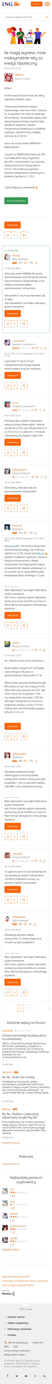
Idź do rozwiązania (16, 200)
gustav (15, 642)
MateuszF (17, 525)
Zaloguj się (36, 4)
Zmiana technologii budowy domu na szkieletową (24, 1037)
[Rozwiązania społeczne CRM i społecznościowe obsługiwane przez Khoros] (8, 1293)
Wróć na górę (26, 1309)
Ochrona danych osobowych (17, 1350)
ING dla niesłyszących (18, 1342)
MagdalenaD (18, 916)
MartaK (16, 255)
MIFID (6, 1346)
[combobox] (26, 17)
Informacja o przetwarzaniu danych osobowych (25, 1280)
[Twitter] (16, 1376)
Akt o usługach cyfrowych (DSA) (18, 1285)
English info (38, 1342)
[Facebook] (7, 1376)
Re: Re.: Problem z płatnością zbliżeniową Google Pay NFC (20, 1115)
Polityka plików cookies (14, 1354)
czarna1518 (18, 340)
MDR (15, 1346)
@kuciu (40, 553)
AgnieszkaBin (19, 753)
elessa (19, 74)
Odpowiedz (12, 225)
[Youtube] (26, 1376)
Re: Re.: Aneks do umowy (18, 1077)
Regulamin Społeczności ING (15, 1276)
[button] (7, 235)
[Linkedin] (44, 1376)
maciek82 (17, 853)
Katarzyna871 (19, 469)
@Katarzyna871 (12, 546)
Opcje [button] (23, 235)
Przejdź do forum (11, 1142)
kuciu (15, 402)
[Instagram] (35, 1376)
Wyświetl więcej (10, 1249)
